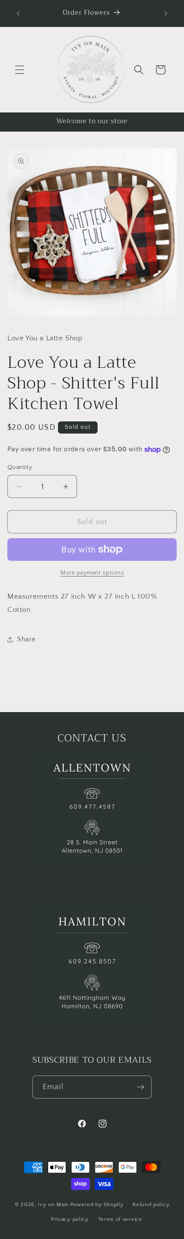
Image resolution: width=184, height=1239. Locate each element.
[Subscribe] (140, 1087)
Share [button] (26, 639)
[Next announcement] (166, 13)
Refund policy (150, 1205)
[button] (19, 70)
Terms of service (120, 1219)
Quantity (19, 467)
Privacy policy (70, 1219)
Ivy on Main (53, 1204)
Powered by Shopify (97, 1204)
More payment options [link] (92, 573)
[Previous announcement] (18, 13)
